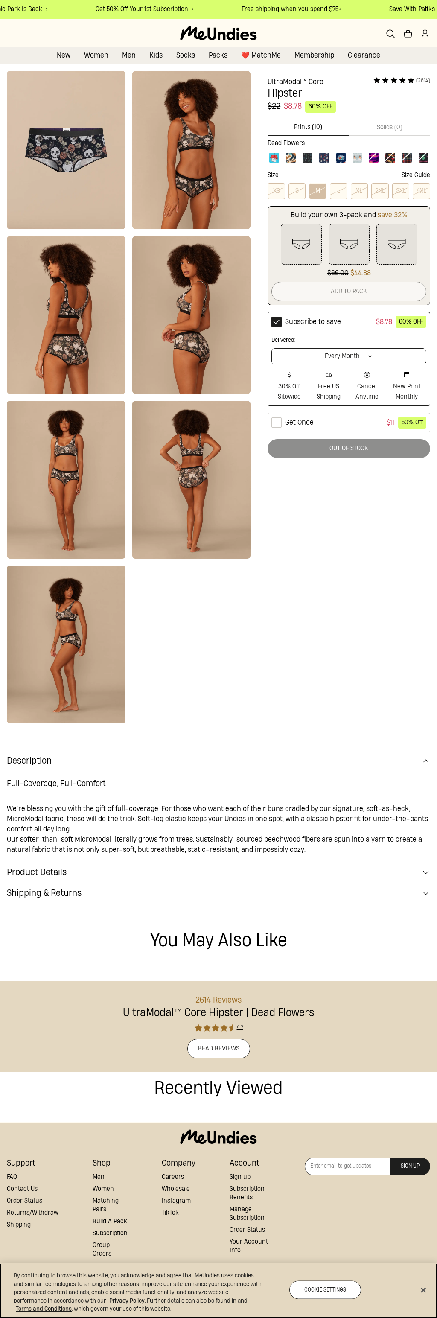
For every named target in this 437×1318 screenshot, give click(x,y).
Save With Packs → (407, 9)
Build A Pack (110, 1221)
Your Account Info (249, 1246)
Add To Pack (349, 291)
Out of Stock (348, 448)
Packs (218, 55)
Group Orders (102, 1249)
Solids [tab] (389, 127)
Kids (156, 55)
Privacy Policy (127, 1301)
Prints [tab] (308, 127)
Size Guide (416, 175)
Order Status (24, 1201)
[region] (218, 1290)
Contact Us (22, 1189)
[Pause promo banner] (426, 8)
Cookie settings (325, 1289)
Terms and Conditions (44, 1309)
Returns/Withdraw (32, 1213)
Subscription (110, 1233)
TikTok (170, 1213)
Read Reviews (218, 1048)
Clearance (364, 55)
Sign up (240, 1177)
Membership (314, 55)
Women (96, 55)
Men (129, 55)
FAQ (12, 1177)
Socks (185, 55)
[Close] (423, 1290)
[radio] (349, 359)
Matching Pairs (106, 1205)
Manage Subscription (247, 1213)
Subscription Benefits (247, 1193)
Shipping (19, 1225)
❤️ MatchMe (261, 55)
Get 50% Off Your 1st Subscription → (137, 9)
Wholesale (176, 1189)
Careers (173, 1177)
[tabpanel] (349, 150)
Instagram (176, 1201)
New (63, 55)
